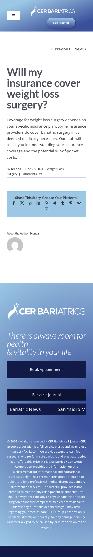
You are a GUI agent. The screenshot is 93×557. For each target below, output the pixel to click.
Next (78, 49)
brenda (16, 169)
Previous (62, 49)
